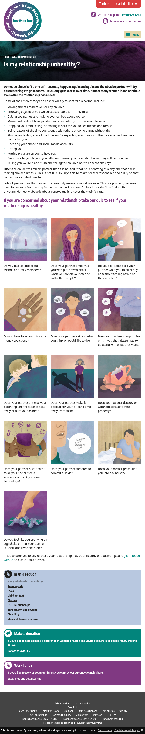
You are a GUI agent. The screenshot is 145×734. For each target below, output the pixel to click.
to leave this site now (118, 4)
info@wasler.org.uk (113, 719)
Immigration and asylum (22, 610)
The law (12, 600)
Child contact (16, 595)
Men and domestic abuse (23, 619)
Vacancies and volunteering (24, 679)
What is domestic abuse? (24, 56)
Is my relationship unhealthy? (25, 581)
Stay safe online (82, 703)
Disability (13, 614)
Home (6, 56)
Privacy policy (62, 703)
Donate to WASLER (19, 651)
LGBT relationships (19, 605)
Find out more (105, 730)
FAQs (11, 591)
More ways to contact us (125, 21)
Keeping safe (15, 586)
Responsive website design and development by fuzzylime (72, 723)
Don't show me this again (127, 730)
